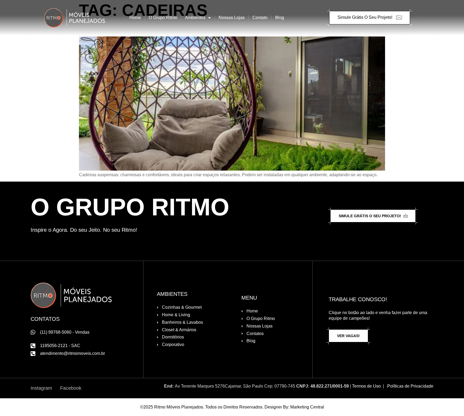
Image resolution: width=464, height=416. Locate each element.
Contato (259, 17)
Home (135, 17)
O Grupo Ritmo (163, 17)
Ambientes (195, 17)
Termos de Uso (366, 386)
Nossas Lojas (232, 17)
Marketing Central (307, 407)
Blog (279, 17)
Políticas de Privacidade (410, 386)
